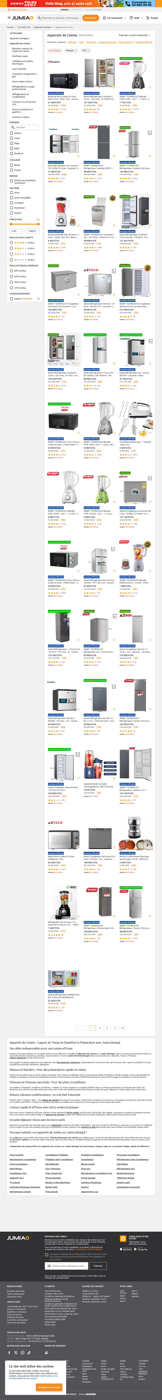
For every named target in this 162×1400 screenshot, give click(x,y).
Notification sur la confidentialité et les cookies (33, 1377)
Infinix (66, 1361)
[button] (78, 87)
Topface (123, 1374)
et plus (31, 242)
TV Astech (15, 1183)
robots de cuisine (50, 1100)
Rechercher (91, 18)
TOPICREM (143, 1361)
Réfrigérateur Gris (126, 1169)
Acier (16, 192)
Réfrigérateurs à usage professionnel (23, 87)
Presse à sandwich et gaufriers (22, 110)
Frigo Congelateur (19, 1164)
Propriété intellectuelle (55, 1319)
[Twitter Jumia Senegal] (15, 1352)
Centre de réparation (16, 1323)
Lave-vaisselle (19, 69)
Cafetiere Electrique (91, 1183)
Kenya (122, 1301)
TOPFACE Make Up (127, 1378)
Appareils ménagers (43, 27)
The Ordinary (126, 1369)
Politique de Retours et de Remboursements (56, 1300)
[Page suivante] (115, 1028)
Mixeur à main (88, 1164)
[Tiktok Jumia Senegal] (29, 1352)
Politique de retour (15, 1317)
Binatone (18, 153)
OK (38, 219)
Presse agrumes (53, 1178)
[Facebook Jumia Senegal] (9, 1352)
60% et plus (20, 276)
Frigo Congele (16, 1155)
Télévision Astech (125, 1178)
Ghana (123, 1298)
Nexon (85, 1376)
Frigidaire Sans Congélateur (59, 1159)
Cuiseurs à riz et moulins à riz (24, 103)
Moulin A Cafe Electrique (57, 1183)
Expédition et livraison (17, 1312)
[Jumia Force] (77, 10)
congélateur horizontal (128, 1187)
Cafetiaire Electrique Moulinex (25, 1187)
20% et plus (20, 288)
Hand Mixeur (16, 1169)
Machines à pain (20, 56)
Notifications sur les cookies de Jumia (61, 1314)
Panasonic (86, 1382)
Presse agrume (88, 1178)
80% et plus (20, 270)
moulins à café (88, 1127)
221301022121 (34, 1341)
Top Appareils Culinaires (68, 1062)
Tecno (122, 1366)
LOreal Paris (87, 1364)
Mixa (84, 1374)
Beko (16, 148)
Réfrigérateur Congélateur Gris (96, 1173)
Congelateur (87, 1159)
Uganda (135, 1296)
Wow (141, 1376)
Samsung (105, 1372)
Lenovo (66, 1374)
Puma (103, 1364)
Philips (104, 1361)
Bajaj (16, 143)
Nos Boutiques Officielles (56, 1317)
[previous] (49, 43)
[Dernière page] (122, 1028)
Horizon (85, 1187)
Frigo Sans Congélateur (128, 1155)
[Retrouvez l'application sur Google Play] (141, 1249)
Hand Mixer (122, 1164)
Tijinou (123, 1372)
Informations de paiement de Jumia (61, 1308)
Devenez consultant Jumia (94, 1299)
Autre (17, 138)
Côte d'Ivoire (123, 1292)
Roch (103, 1366)
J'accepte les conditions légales (88, 1249)
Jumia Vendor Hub (90, 1294)
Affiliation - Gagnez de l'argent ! (96, 1296)
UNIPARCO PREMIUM (143, 1373)
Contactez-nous (14, 1297)
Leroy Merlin (69, 1377)
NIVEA (85, 1379)
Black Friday (50, 1325)
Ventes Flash (50, 1322)
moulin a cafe (123, 1183)
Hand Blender (52, 1164)
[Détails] (38, 298)
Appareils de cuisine (20, 43)
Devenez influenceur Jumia (94, 1302)
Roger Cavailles (108, 1369)
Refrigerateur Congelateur (23, 1159)
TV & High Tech (24, 27)
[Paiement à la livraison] (47, 1353)
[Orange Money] (51, 1353)
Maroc (134, 1291)
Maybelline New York (89, 1370)
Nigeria (135, 1294)
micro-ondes (73, 1113)
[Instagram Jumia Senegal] (22, 1352)
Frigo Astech (51, 1192)
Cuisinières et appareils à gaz (24, 75)
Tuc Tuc (142, 1366)
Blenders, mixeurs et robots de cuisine (22, 49)
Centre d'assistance (15, 1294)
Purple (17, 170)
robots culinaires (18, 1058)
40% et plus (20, 282)
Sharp (103, 1374)
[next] (150, 43)
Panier (154, 18)
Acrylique (19, 203)
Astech (17, 133)
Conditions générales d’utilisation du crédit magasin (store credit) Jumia (61, 1305)
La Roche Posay (70, 1369)
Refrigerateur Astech (20, 1192)
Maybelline (87, 1366)
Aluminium (19, 208)
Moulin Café (51, 1187)
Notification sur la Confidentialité (60, 1311)
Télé (81, 42)
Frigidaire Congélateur (92, 1155)
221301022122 (49, 1341)
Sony (122, 1364)
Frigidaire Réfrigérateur (146, 42)
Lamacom (67, 1372)
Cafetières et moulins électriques (22, 62)
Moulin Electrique (125, 1173)
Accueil (10, 27)
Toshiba (142, 1364)
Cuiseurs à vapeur (21, 117)
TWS (141, 1369)
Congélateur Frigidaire (56, 1155)
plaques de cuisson (55, 1115)
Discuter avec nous (16, 1291)
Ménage (72, 42)
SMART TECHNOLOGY (107, 1378)
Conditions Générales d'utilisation (60, 1296)
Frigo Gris (85, 1169)
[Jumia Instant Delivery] (93, 10)
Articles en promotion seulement (25, 181)
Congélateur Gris (18, 1173)
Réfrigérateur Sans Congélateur (133, 1159)
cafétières (56, 1125)
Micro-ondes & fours (22, 81)
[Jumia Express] (21, 299)
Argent (17, 213)
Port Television (52, 1169)
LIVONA (85, 1361)
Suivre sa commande (16, 1309)
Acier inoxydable (22, 197)
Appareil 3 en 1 (17, 1178)
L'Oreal (66, 1366)
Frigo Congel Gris (53, 1173)
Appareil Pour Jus (89, 1192)
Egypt (122, 1296)
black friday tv (126, 42)
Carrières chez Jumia (54, 1294)
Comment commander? (17, 1320)
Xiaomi (142, 1379)
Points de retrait (14, 1315)
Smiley (123, 1361)
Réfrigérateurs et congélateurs (20, 95)
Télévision (91, 42)
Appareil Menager (107, 42)
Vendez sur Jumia (19, 10)
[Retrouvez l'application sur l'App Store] (126, 1249)
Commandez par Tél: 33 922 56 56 (22, 1306)
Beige (17, 165)
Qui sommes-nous (53, 1291)
